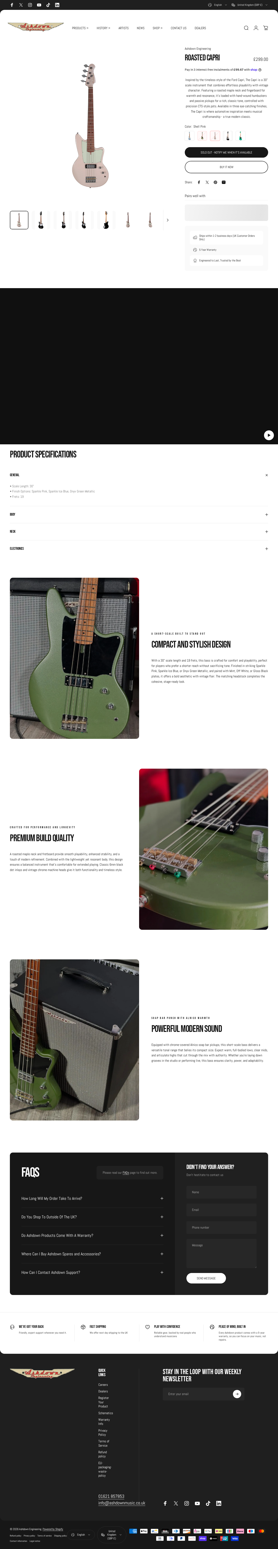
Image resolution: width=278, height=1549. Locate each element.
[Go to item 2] (63, 220)
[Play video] (139, 368)
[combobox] (218, 5)
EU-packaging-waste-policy (105, 1469)
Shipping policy (60, 1535)
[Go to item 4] (106, 220)
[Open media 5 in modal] (91, 127)
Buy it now (226, 167)
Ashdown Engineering (198, 48)
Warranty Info (104, 1422)
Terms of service (44, 1535)
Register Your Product (103, 1402)
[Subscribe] (237, 1394)
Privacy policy (29, 1535)
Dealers (103, 1391)
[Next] (161, 134)
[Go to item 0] (19, 220)
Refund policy (102, 1454)
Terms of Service (103, 1443)
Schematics (105, 1413)
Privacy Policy (102, 1433)
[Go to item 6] (128, 220)
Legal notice (35, 1541)
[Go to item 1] (41, 220)
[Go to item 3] (84, 220)
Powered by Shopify (53, 1529)
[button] (269, 435)
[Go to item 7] (150, 220)
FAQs (126, 1173)
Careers (103, 1385)
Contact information (18, 1541)
